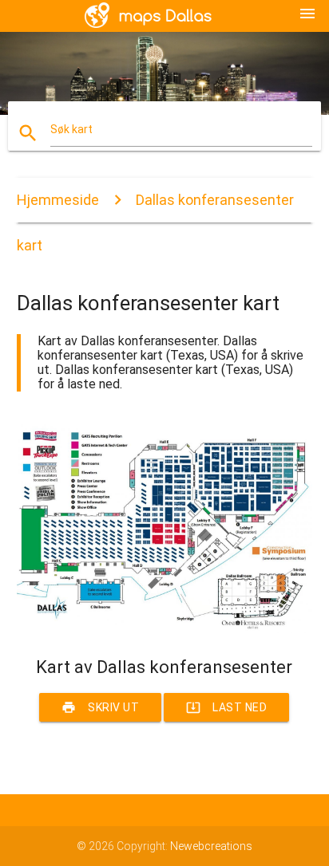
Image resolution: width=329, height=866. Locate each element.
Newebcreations (211, 846)
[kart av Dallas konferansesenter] (165, 629)
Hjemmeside (58, 199)
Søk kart (71, 129)
